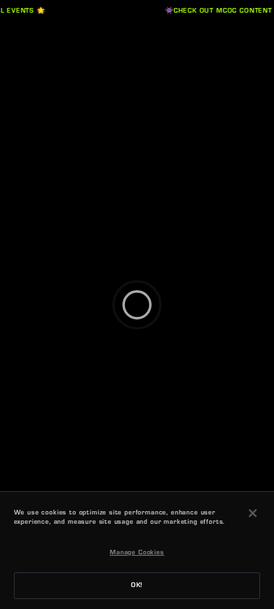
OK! (137, 585)
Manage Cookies (137, 553)
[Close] (252, 513)
